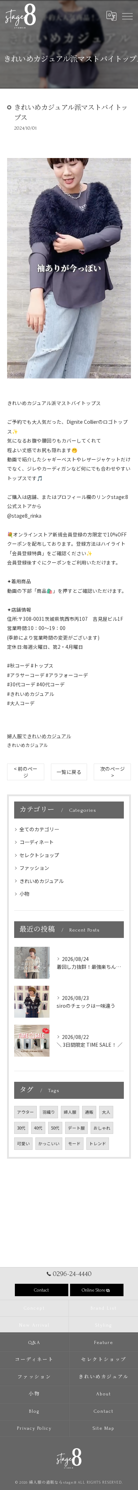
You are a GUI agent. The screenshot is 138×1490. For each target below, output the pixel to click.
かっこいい (48, 1143)
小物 (24, 893)
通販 (89, 1112)
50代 (55, 1128)
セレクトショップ (39, 855)
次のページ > (112, 772)
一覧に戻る (69, 771)
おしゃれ (101, 1128)
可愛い (23, 1143)
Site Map (104, 1428)
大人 (106, 1112)
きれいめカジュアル (27, 745)
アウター (25, 1112)
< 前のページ (26, 772)
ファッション (34, 867)
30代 (21, 1128)
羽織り (48, 1112)
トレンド (97, 1143)
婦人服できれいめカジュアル (39, 736)
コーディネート (36, 841)
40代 (38, 1128)
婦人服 (70, 1112)
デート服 (76, 1128)
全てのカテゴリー (39, 829)
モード (74, 1143)
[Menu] (127, 15)
